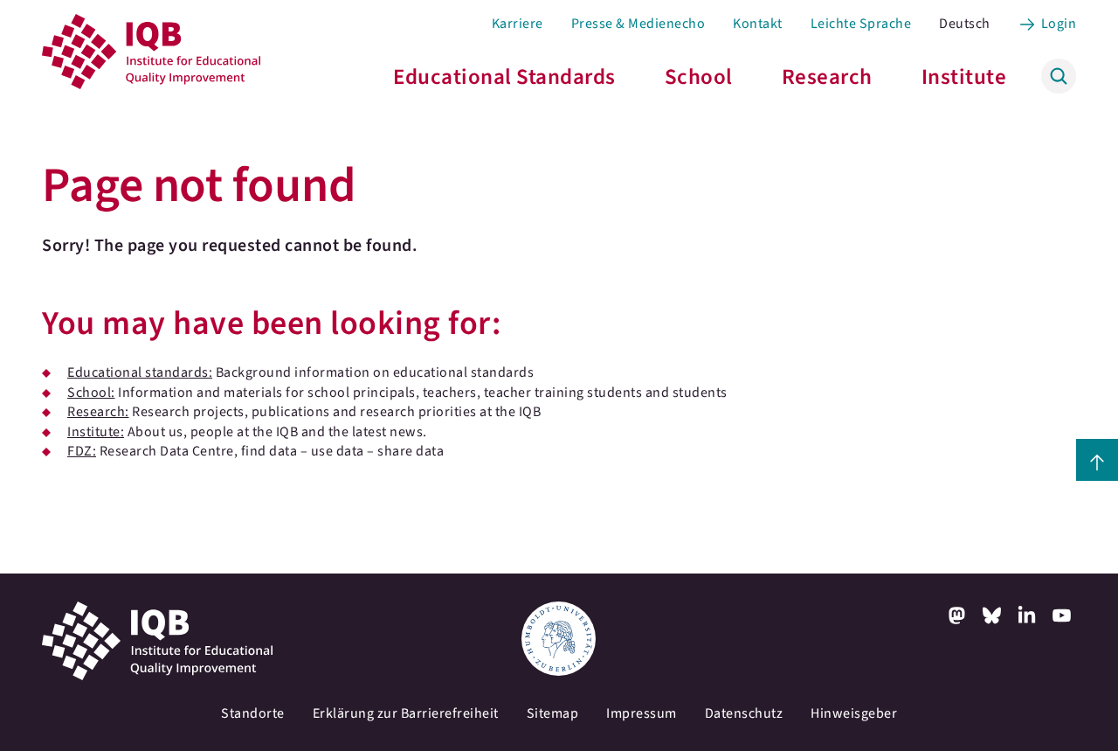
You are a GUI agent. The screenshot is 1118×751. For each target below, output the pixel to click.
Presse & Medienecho (638, 23)
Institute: (95, 432)
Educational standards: (139, 372)
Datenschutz (744, 713)
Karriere (517, 23)
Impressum (641, 713)
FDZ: (81, 451)
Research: (98, 411)
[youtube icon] (1062, 615)
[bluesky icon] (992, 615)
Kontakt (758, 23)
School (699, 77)
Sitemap (553, 713)
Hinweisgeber (854, 713)
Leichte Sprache (861, 23)
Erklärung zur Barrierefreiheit (406, 713)
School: (91, 392)
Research (827, 77)
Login (1059, 23)
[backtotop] (1097, 460)
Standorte (253, 713)
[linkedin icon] (1027, 615)
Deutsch (964, 23)
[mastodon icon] (957, 615)
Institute (964, 77)
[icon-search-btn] (1058, 76)
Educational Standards (504, 77)
